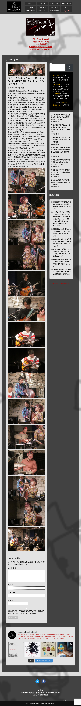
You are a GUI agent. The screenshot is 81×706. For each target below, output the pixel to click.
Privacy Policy (47, 700)
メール (11, 592)
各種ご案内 (42, 7)
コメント (12, 568)
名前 (10, 585)
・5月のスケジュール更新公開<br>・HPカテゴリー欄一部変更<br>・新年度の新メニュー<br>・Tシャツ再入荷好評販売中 (62, 216)
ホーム (30, 4)
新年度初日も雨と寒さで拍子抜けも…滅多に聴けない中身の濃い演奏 (62, 261)
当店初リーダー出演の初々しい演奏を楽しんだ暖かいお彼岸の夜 (62, 271)
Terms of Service (58, 700)
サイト (10, 600)
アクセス (66, 7)
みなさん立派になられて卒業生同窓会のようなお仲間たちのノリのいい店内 (60, 162)
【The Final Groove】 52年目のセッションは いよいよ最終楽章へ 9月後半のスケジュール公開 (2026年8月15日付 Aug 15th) (40, 44)
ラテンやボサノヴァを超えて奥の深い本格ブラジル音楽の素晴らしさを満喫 (60, 117)
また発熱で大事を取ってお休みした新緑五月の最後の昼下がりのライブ (62, 204)
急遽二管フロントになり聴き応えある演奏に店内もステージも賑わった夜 (62, 241)
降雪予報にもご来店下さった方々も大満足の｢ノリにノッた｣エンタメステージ (62, 251)
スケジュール (54, 4)
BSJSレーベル (42, 11)
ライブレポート (66, 4)
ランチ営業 (54, 7)
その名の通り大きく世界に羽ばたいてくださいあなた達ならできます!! (60, 172)
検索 (50, 63)
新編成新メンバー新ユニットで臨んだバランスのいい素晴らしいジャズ (62, 231)
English (66, 11)
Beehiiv (57, 256)
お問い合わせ (30, 11)
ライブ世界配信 (54, 11)
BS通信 (30, 7)
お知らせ (42, 4)
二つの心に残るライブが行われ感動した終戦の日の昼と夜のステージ (60, 182)
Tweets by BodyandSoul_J (61, 283)
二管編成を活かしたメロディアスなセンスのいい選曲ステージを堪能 (60, 139)
